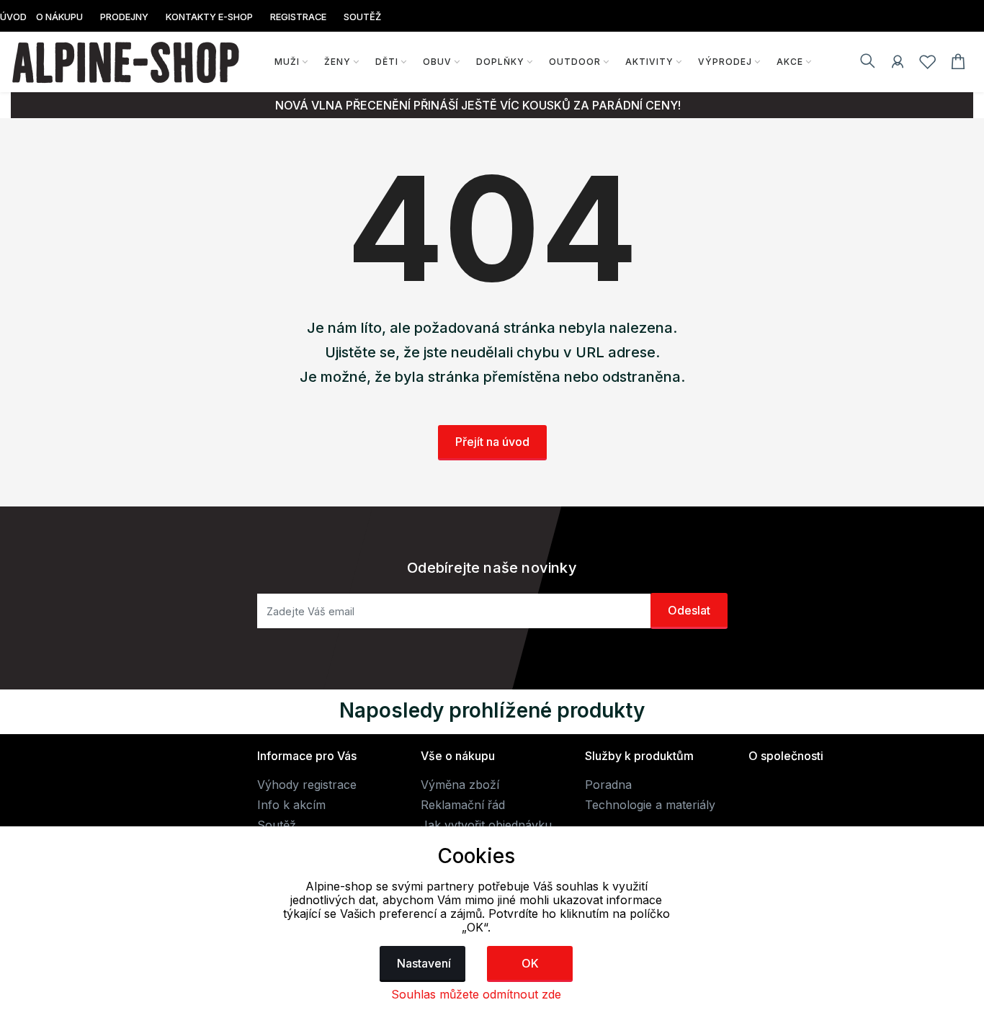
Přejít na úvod (492, 441)
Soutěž (276, 825)
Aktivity (649, 61)
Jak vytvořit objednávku (486, 825)
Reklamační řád (463, 805)
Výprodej (725, 61)
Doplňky (500, 61)
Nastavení (424, 963)
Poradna (608, 784)
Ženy (337, 61)
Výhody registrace (307, 784)
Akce (790, 61)
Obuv (437, 61)
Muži (287, 61)
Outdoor (575, 61)
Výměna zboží (460, 784)
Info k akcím (291, 805)
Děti (386, 61)
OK (530, 963)
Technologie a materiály (650, 805)
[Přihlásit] (897, 64)
